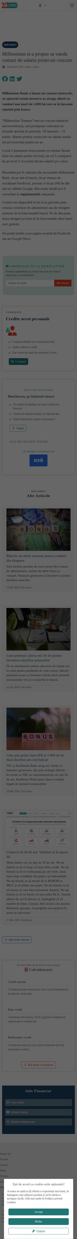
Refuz (38, 1221)
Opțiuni (40, 1231)
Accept (39, 1211)
